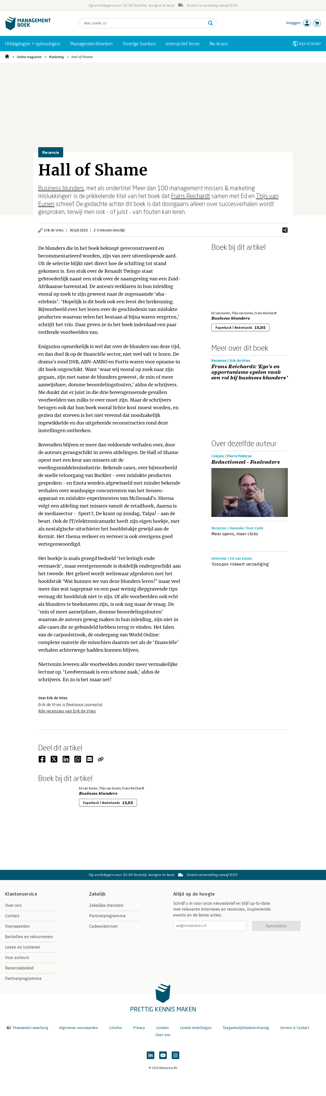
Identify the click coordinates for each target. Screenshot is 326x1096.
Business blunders (61, 187)
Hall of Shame (82, 57)
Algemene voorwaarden (78, 1028)
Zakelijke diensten (106, 905)
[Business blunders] (229, 280)
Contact (12, 915)
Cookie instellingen (195, 1028)
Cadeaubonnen (103, 926)
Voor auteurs (17, 957)
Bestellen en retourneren (29, 936)
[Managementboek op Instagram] (175, 1055)
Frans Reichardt (190, 195)
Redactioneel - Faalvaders (245, 462)
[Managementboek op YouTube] (163, 1055)
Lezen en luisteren (22, 947)
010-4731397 (310, 44)
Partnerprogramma (23, 978)
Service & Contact (294, 1028)
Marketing (56, 57)
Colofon (115, 1028)
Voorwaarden (17, 926)
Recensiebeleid (19, 968)
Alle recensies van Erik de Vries (67, 711)
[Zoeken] (210, 23)
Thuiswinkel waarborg (30, 1028)
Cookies (162, 1028)
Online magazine (29, 57)
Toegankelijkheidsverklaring (246, 1028)
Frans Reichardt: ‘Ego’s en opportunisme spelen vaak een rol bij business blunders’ (249, 372)
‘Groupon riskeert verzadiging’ (240, 564)
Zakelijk (97, 894)
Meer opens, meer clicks (234, 533)
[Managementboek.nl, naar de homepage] (28, 29)
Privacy (139, 1028)
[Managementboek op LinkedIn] (150, 1055)
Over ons (13, 905)
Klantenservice (21, 894)
